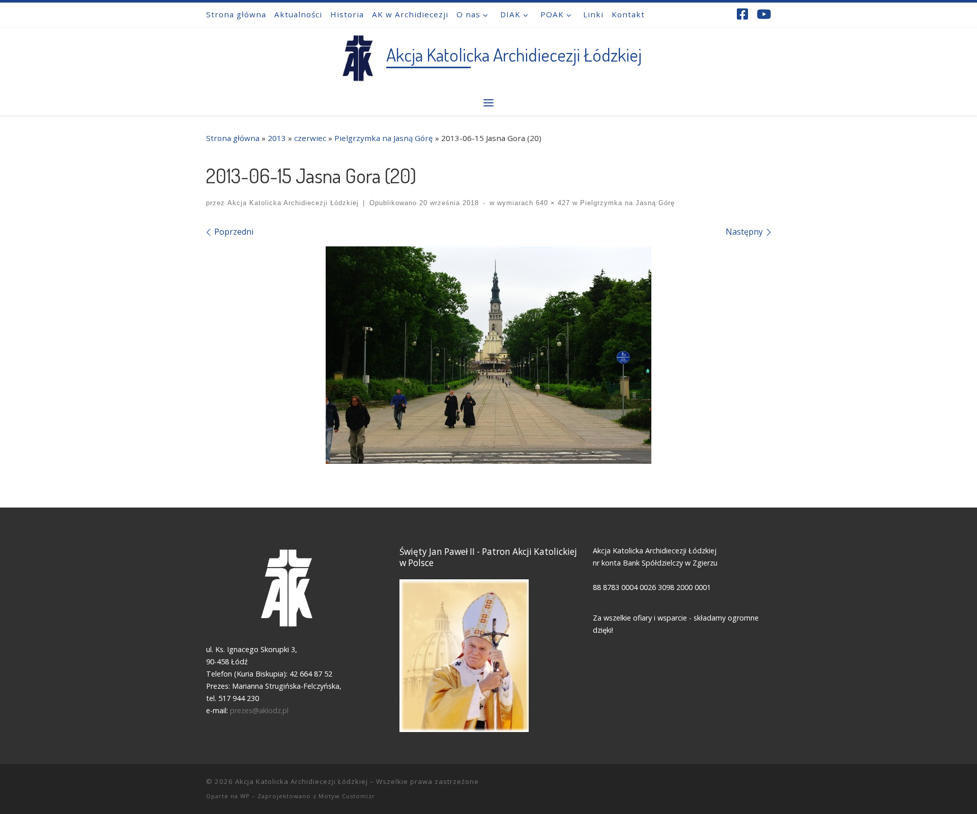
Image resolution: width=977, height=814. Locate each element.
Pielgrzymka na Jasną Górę (383, 138)
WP (245, 796)
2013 (277, 138)
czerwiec (310, 138)
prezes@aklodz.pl (260, 710)
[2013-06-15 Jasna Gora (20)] (488, 355)
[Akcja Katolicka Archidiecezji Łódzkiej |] (357, 55)
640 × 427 (551, 203)
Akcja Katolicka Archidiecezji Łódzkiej (293, 203)
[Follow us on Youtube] (764, 14)
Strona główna (233, 138)
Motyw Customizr (347, 796)
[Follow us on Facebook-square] (742, 14)
